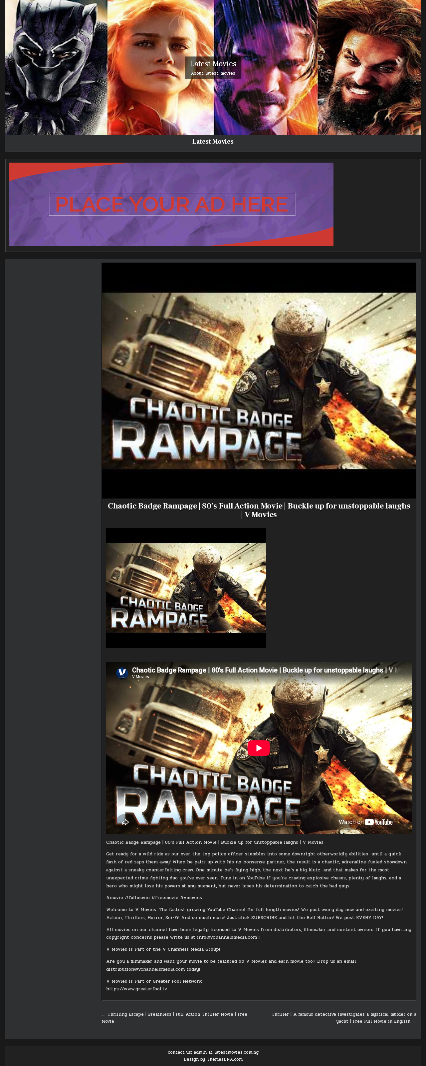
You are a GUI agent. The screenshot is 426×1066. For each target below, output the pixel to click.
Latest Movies (213, 63)
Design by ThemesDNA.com (213, 1059)
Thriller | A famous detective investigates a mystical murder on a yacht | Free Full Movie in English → (344, 1018)
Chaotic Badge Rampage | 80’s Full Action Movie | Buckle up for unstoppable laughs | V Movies (259, 510)
